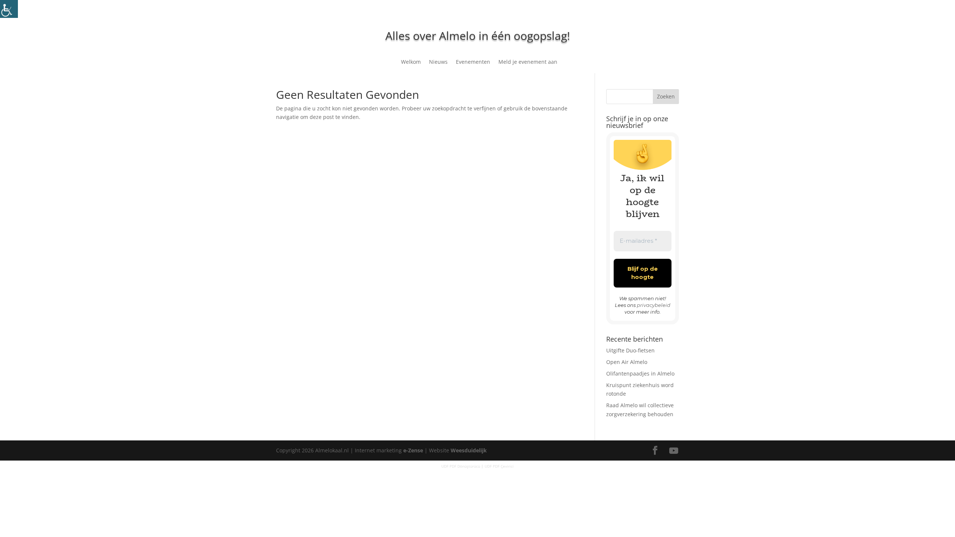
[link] (9, 9)
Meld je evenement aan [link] (527, 62)
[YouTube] (673, 450)
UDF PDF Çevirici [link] (499, 466)
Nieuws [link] (438, 62)
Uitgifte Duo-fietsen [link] (630, 350)
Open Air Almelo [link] (626, 361)
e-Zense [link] (413, 450)
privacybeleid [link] (653, 305)
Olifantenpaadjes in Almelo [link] (640, 373)
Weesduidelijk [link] (469, 450)
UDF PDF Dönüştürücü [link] (460, 466)
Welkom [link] (411, 62)
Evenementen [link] (473, 62)
